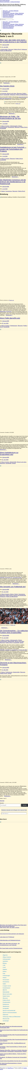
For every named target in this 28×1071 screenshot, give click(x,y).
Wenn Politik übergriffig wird (10, 318)
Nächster (2, 800)
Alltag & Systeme (5, 126)
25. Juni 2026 (5, 323)
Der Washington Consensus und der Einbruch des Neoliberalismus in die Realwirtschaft (13, 182)
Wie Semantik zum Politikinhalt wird (12, 587)
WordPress (10, 1068)
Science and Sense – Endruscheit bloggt (10, 1)
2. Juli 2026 (4, 156)
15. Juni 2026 (5, 637)
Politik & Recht (17, 49)
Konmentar (3, 93)
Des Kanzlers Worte (7, 86)
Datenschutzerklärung (8, 17)
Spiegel (14, 463)
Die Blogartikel (6, 12)
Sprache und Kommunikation (10, 1012)
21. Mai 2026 (5, 669)
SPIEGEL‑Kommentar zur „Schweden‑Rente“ (11, 577)
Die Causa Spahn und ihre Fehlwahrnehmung (11, 948)
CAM (4, 965)
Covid (4, 967)
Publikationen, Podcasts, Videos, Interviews (13, 13)
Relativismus (6, 1004)
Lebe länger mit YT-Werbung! (7, 937)
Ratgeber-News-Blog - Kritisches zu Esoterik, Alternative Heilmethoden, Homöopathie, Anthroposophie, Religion (13, 1051)
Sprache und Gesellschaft (19, 595)
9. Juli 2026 (4, 91)
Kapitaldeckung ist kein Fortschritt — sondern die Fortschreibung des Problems (13, 149)
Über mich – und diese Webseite (10, 10)
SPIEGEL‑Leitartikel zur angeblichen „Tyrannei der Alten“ (13, 649)
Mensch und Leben (11, 93)
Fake (4, 973)
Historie (3, 191)
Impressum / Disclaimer (8, 15)
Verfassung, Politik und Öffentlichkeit (18, 94)
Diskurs (20, 126)
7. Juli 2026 (4, 123)
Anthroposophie (14, 126)
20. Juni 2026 (5, 591)
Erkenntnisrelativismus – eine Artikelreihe (13, 14)
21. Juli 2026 (5, 47)
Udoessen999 (5, 44)
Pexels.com (18, 103)
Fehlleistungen (3, 127)
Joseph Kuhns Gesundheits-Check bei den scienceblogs (13, 1060)
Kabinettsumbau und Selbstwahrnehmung (10, 940)
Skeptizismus (6, 1006)
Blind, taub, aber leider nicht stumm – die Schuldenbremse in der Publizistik (13, 41)
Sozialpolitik (6, 94)
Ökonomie (10, 49)
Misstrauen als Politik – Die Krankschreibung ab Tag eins (10, 117)
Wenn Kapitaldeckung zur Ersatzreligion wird (9, 453)
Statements (5, 1014)
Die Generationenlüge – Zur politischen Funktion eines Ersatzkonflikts (14, 631)
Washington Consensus (5, 311)
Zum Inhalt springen (5, 0)
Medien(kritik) (4, 49)
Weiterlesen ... (6, 83)
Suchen (2, 803)
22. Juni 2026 (5, 459)
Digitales (5, 969)
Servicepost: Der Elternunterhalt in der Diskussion (12, 933)
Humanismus (11, 127)
